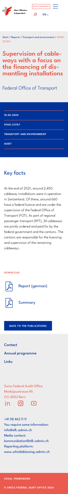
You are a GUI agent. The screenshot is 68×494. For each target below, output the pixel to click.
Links (8, 362)
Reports (15, 37)
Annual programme (20, 353)
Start (5, 37)
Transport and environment (38, 37)
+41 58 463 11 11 (15, 419)
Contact (10, 345)
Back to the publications (28, 326)
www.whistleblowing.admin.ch (27, 452)
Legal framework (17, 479)
